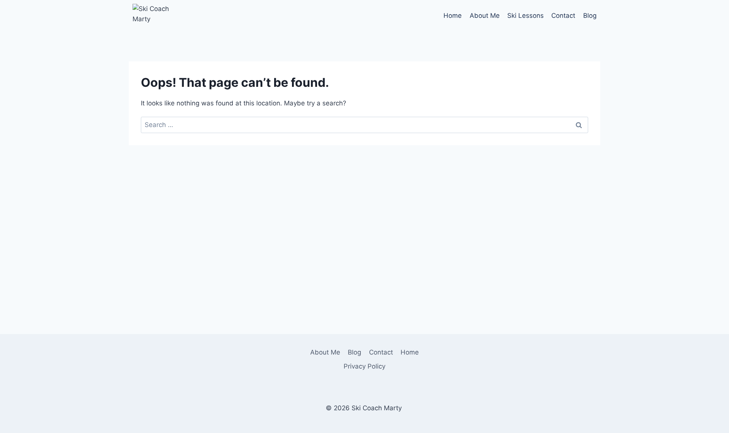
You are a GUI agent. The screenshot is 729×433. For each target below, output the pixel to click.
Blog (589, 15)
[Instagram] (457, 351)
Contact (563, 15)
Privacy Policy (364, 366)
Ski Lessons (525, 15)
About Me (485, 15)
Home (452, 15)
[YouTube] (473, 351)
